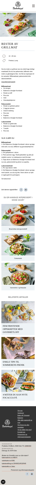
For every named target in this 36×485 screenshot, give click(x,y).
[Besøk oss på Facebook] (27, 474)
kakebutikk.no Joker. (8, 466)
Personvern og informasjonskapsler (22, 470)
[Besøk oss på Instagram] (32, 474)
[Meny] (33, 6)
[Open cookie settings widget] (3, 482)
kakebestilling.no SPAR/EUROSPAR (14, 463)
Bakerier (20, 418)
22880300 (28, 446)
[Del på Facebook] (21, 190)
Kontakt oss (21, 432)
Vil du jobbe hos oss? (25, 430)
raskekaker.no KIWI (8, 460)
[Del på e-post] (26, 190)
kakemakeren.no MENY (10, 457)
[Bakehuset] (18, 9)
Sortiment (21, 413)
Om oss (20, 410)
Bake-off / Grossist (23, 415)
